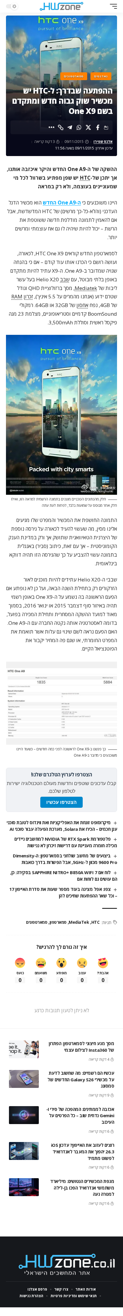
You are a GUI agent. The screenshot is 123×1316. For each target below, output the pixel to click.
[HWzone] (61, 6)
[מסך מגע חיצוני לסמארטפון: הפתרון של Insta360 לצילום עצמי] (24, 1049)
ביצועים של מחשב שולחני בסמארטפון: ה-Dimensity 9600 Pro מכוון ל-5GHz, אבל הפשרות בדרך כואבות (65, 859)
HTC (85, 177)
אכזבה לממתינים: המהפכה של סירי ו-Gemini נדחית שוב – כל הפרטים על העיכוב (80, 1115)
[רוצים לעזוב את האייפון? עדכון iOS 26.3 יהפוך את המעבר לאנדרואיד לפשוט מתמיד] (24, 1151)
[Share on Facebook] (97, 127)
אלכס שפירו (103, 141)
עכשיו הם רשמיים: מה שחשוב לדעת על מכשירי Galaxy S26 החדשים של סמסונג (80, 1079)
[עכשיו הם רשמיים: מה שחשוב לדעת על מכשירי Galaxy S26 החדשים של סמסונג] (24, 1079)
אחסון (82, 305)
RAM (16, 296)
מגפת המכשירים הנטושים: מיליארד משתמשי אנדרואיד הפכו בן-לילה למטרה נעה (82, 1187)
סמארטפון (58, 922)
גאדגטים (101, 76)
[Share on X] (88, 127)
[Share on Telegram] (70, 127)
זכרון (28, 296)
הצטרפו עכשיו (61, 802)
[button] (112, 6)
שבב (65, 279)
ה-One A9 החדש (62, 202)
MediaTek (79, 922)
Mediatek (86, 288)
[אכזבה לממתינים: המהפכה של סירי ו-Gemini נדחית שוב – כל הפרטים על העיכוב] (24, 1115)
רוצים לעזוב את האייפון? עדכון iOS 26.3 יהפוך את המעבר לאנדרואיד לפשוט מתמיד (82, 1151)
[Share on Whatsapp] (79, 127)
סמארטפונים (74, 76)
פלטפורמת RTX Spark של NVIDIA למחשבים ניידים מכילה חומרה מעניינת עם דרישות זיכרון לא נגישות (65, 842)
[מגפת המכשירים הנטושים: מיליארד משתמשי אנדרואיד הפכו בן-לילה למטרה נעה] (24, 1187)
